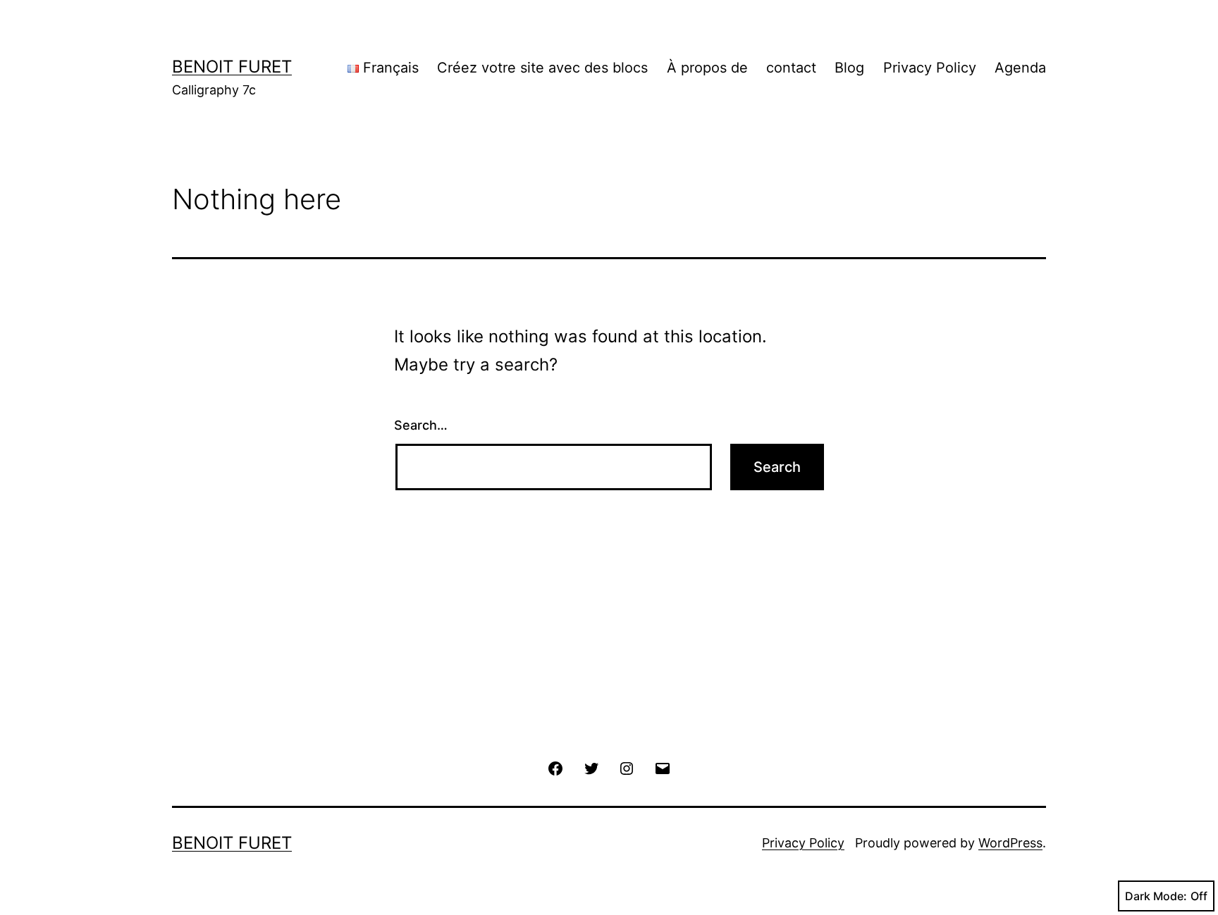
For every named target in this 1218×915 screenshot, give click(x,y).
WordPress (1010, 842)
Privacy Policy (929, 67)
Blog (849, 67)
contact (791, 67)
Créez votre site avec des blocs (542, 67)
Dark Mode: (1156, 896)
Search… (421, 425)
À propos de (707, 67)
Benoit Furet (232, 66)
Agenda (1020, 67)
